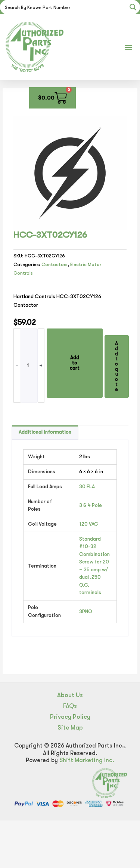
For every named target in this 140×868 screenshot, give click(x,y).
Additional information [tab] (45, 432)
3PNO (85, 611)
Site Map (70, 727)
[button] (128, 47)
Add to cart (75, 362)
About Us (70, 695)
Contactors (54, 264)
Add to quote (116, 366)
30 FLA (87, 486)
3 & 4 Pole (90, 505)
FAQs (70, 705)
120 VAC (88, 524)
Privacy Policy (70, 716)
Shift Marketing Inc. (86, 760)
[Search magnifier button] (133, 7)
